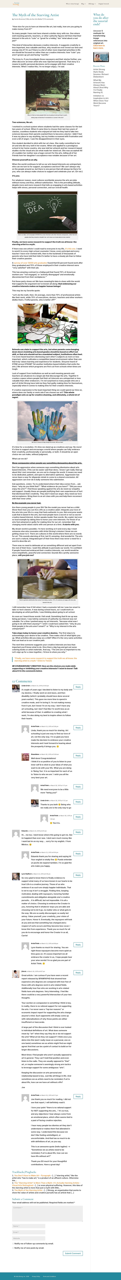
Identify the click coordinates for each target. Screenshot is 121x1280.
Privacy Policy (36, 1276)
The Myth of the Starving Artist (28, 1190)
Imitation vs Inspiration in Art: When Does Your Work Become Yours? (101, 101)
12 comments (48, 19)
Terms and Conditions (49, 1276)
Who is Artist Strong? (72, 4)
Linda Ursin (26, 686)
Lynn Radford (26, 874)
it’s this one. (70, 249)
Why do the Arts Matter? (34, 19)
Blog (82, 4)
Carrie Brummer (19, 19)
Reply (78, 687)
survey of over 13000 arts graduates (30, 263)
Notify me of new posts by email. (29, 1248)
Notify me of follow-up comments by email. (34, 1243)
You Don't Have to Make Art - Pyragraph (32, 1175)
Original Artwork (103, 4)
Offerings (91, 4)
